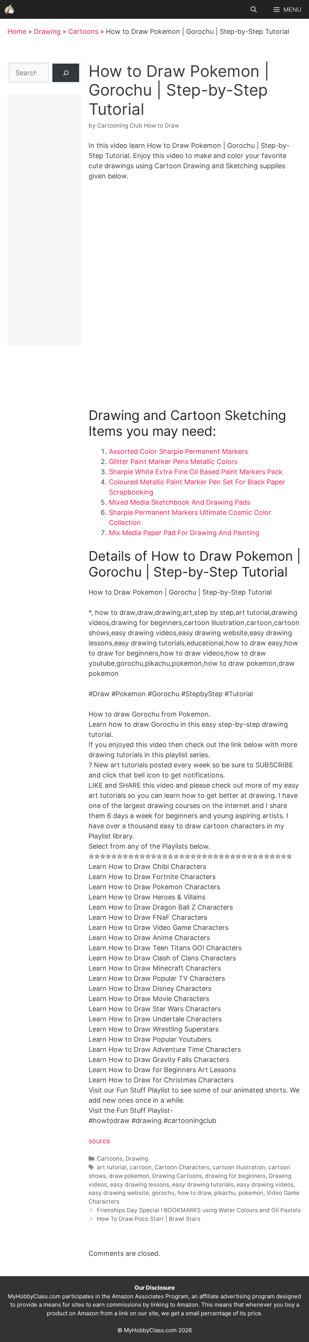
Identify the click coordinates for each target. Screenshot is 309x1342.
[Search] (65, 73)
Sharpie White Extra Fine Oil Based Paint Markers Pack (196, 472)
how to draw (194, 1192)
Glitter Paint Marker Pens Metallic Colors (173, 462)
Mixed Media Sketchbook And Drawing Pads (179, 502)
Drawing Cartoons (177, 1175)
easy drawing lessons (139, 1184)
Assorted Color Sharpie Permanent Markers (178, 451)
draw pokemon (129, 1175)
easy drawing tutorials (203, 1184)
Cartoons (83, 31)
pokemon (251, 1192)
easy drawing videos (265, 1184)
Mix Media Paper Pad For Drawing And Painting (184, 533)
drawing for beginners (235, 1175)
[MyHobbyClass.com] (9, 9)
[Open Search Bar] (253, 9)
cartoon (140, 1167)
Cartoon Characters (182, 1167)
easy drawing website (119, 1192)
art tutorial (112, 1167)
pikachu (225, 1192)
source (99, 1141)
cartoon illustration (239, 1167)
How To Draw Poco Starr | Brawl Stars (148, 1218)
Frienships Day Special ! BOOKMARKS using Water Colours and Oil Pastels (199, 1210)
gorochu (163, 1192)
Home (17, 31)
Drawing (47, 31)
